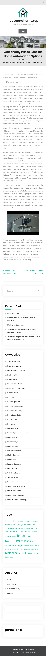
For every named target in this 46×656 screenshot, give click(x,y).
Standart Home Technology (17, 500)
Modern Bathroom (13, 455)
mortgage (17, 545)
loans (27, 540)
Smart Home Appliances (16, 486)
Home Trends (12, 419)
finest (21, 531)
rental (36, 549)
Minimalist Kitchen (14, 451)
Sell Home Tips (12, 477)
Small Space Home (14, 482)
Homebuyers (11, 424)
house (21, 536)
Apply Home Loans (14, 362)
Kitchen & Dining (13, 428)
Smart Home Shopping (34, 74)
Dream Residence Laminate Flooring (33, 272)
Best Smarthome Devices (16, 371)
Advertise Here (12, 584)
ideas (29, 536)
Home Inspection (13, 402)
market (34, 541)
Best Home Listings (14, 366)
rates (32, 549)
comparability (34, 521)
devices (18, 528)
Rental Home (12, 468)
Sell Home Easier (13, 473)
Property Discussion (14, 464)
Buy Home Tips (12, 375)
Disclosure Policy (13, 589)
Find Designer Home (14, 384)
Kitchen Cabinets (13, 437)
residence (11, 553)
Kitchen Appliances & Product (17, 433)
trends (7, 557)
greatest (14, 536)
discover (28, 528)
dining (23, 528)
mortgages (26, 545)
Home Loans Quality (14, 411)
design (20, 524)
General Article (12, 393)
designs (34, 525)
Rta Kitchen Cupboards (15, 325)
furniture (34, 531)
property (20, 549)
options (15, 77)
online (32, 545)
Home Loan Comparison (16, 406)
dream (34, 528)
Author (20, 74)
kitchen (19, 540)
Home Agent (11, 397)
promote (13, 549)
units (11, 557)
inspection (9, 541)
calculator (27, 521)
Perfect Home (12, 460)
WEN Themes (31, 652)
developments (10, 528)
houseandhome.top (22, 20)
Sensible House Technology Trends (9, 272)
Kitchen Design (12, 442)
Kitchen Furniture (13, 446)
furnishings (27, 531)
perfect (7, 549)
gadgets (8, 536)
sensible (34, 77)
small (30, 553)
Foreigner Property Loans (16, 388)
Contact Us (11, 580)
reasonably (27, 77)
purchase (27, 549)
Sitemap (10, 593)
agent (7, 521)
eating (7, 531)
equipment (14, 531)
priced (21, 77)
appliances (14, 521)
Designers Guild (13, 313)
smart (36, 553)
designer (27, 525)
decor (14, 525)
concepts (8, 525)
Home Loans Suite (14, 415)
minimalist (8, 545)
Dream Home (12, 379)
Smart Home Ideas (14, 491)
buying (21, 521)
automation (8, 77)
